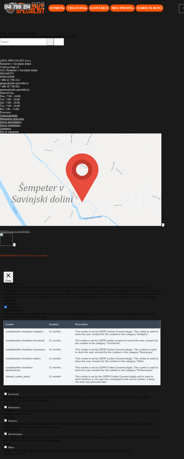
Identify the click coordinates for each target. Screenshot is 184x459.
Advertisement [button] (12, 430)
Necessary (14, 307)
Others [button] (7, 443)
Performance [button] (11, 403)
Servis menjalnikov (11, 122)
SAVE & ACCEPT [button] (15, 453)
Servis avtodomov (10, 125)
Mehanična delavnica (12, 118)
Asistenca (5, 128)
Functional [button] (10, 390)
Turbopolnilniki (9, 115)
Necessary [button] (9, 303)
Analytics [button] (9, 417)
